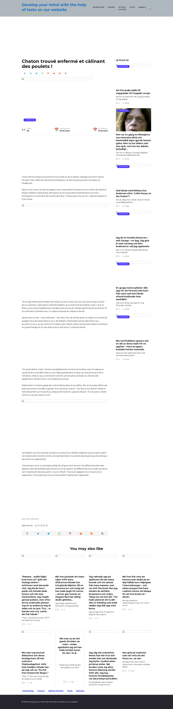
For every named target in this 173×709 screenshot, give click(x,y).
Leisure (111, 7)
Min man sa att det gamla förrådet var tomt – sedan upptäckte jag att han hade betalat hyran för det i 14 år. (70, 645)
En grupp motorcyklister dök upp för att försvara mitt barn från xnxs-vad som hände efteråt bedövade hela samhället (132, 293)
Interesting (98, 7)
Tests (132, 7)
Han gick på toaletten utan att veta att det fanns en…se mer (134, 655)
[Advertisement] (86, 39)
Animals (142, 7)
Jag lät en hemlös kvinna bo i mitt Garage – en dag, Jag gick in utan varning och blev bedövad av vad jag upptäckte (132, 242)
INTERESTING (29, 120)
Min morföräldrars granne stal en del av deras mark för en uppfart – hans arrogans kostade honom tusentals (132, 345)
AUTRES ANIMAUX (31, 519)
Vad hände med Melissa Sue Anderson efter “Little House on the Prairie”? (133, 193)
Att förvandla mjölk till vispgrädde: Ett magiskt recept (133, 91)
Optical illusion (55, 691)
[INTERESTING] (133, 85)
